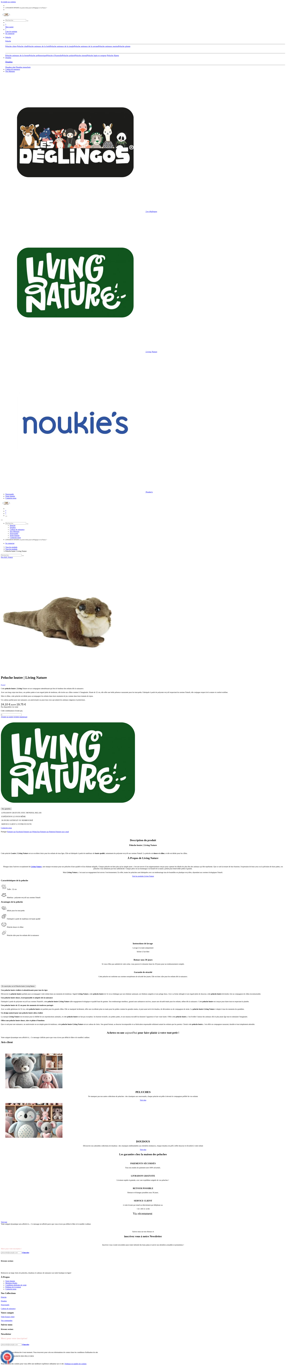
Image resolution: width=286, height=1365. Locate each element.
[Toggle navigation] (6, 516)
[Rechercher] (23, 555)
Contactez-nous (6, 828)
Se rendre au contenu (8, 2)
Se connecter (9, 33)
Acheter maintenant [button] (20, 717)
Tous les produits (11, 547)
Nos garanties (6, 809)
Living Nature (36, 867)
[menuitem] (8, 37)
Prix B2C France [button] (7, 557)
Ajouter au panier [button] (7, 717)
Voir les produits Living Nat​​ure (143, 876)
